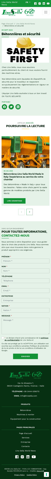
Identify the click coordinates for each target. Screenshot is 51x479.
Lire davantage (14, 201)
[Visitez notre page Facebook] (35, 3)
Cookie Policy (32, 475)
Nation (6, 306)
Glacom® (40, 471)
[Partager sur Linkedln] (18, 107)
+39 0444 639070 (25, 391)
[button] (29, 212)
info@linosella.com (25, 396)
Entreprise (7, 296)
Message (7, 316)
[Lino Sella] (18, 12)
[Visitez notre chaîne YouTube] (48, 3)
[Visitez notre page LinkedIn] (44, 3)
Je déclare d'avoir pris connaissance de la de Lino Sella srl (26, 339)
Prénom (6, 257)
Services (25, 438)
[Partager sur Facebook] (4, 107)
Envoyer (25, 356)
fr (27, 2)
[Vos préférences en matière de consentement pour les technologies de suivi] (46, 474)
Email (5, 286)
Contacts (25, 446)
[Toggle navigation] (45, 12)
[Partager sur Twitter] (11, 107)
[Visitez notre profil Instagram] (39, 3)
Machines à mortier (25, 414)
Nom (4, 266)
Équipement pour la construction (25, 419)
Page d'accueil (7, 24)
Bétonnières (25, 410)
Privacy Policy (19, 475)
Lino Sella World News (9, 3)
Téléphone (7, 276)
